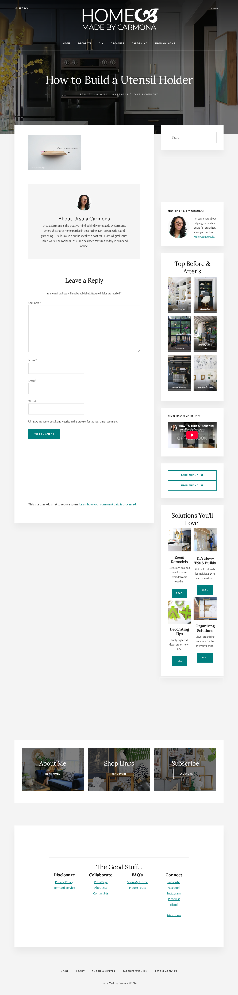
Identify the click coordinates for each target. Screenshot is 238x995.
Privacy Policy (64, 882)
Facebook (174, 887)
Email (32, 380)
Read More (52, 774)
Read (179, 593)
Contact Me (100, 893)
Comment (34, 303)
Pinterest (174, 899)
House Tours (137, 887)
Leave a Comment (145, 94)
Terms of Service (64, 887)
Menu (214, 8)
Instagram (174, 893)
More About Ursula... (205, 236)
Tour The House (192, 475)
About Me (100, 887)
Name (32, 360)
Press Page (101, 882)
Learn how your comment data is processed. (108, 504)
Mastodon (174, 915)
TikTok (174, 904)
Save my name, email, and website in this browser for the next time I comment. (75, 421)
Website (32, 401)
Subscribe (173, 882)
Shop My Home (137, 882)
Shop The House (192, 485)
